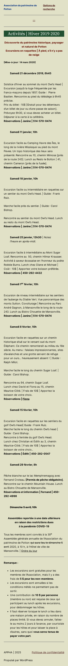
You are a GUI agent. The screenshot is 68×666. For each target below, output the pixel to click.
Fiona (26, 398)
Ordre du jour (29, 550)
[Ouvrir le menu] (34, 21)
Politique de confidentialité (48, 652)
